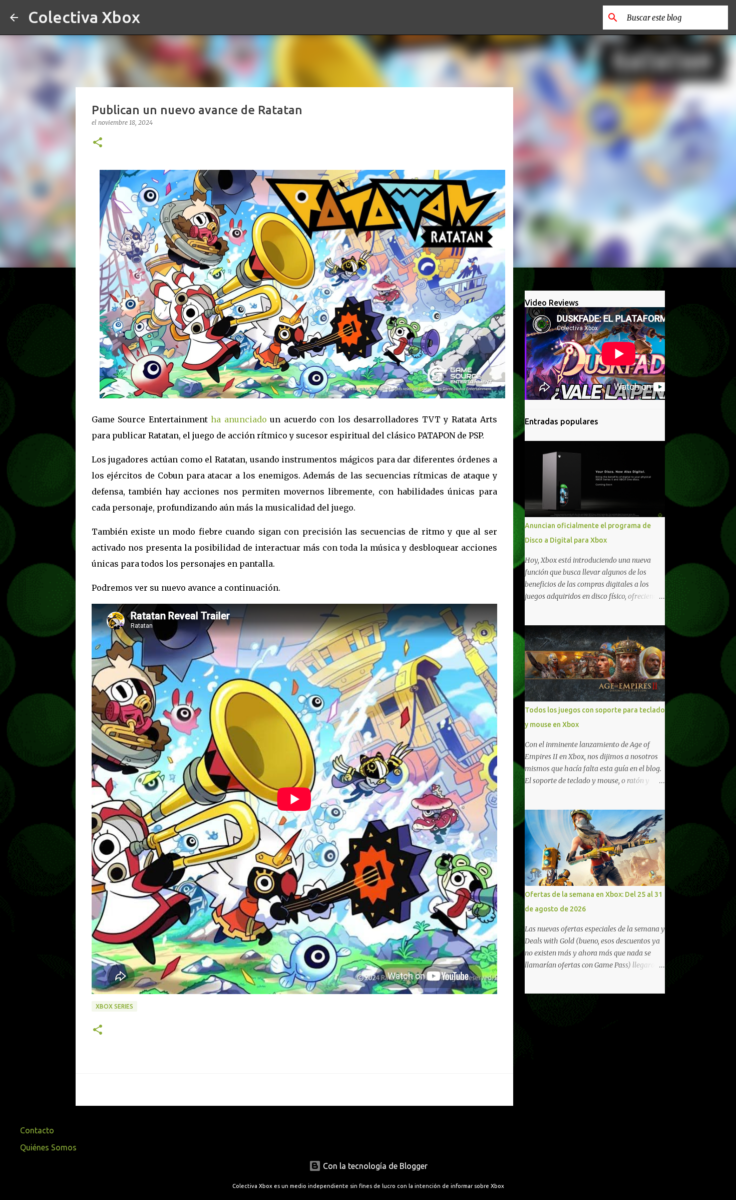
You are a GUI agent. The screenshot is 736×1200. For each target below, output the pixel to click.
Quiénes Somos (48, 1147)
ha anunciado (239, 419)
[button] (98, 143)
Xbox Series (114, 1006)
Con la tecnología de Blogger (374, 1165)
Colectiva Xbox (84, 17)
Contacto (37, 1130)
